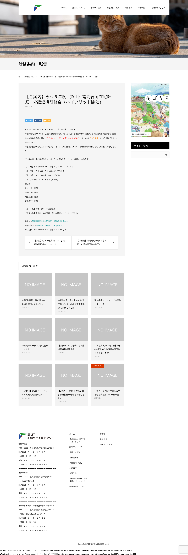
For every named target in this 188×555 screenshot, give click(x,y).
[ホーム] (19, 77)
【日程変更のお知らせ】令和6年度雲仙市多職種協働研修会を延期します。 (107, 349)
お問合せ (103, 439)
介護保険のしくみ (158, 8)
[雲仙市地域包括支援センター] (38, 8)
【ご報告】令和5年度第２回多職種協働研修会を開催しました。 (71, 394)
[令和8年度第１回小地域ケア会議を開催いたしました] (35, 284)
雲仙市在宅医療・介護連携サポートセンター (78, 480)
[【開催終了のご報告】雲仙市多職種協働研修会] (71, 329)
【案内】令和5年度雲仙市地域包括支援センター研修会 (107, 393)
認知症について (78, 8)
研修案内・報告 (113, 8)
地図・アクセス (106, 444)
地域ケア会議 (96, 8)
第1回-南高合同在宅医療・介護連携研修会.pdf (50, 221)
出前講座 (128, 8)
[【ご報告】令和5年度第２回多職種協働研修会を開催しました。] (71, 375)
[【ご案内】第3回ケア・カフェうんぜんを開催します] (35, 375)
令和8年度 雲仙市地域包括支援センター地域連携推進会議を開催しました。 (71, 304)
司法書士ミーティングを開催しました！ (107, 302)
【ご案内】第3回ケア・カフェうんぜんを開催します (34, 393)
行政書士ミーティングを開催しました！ (35, 347)
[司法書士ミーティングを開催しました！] (107, 284)
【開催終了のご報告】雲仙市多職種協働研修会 (71, 347)
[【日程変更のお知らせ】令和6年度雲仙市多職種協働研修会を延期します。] (107, 329)
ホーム (64, 8)
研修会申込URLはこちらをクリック (50, 225)
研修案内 (98, 366)
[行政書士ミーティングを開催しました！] (35, 329)
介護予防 (141, 8)
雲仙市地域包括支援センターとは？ (78, 440)
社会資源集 (73, 458)
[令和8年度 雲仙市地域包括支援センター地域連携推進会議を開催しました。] (71, 284)
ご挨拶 (102, 434)
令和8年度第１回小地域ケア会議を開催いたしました (34, 302)
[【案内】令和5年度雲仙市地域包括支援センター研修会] (107, 375)
